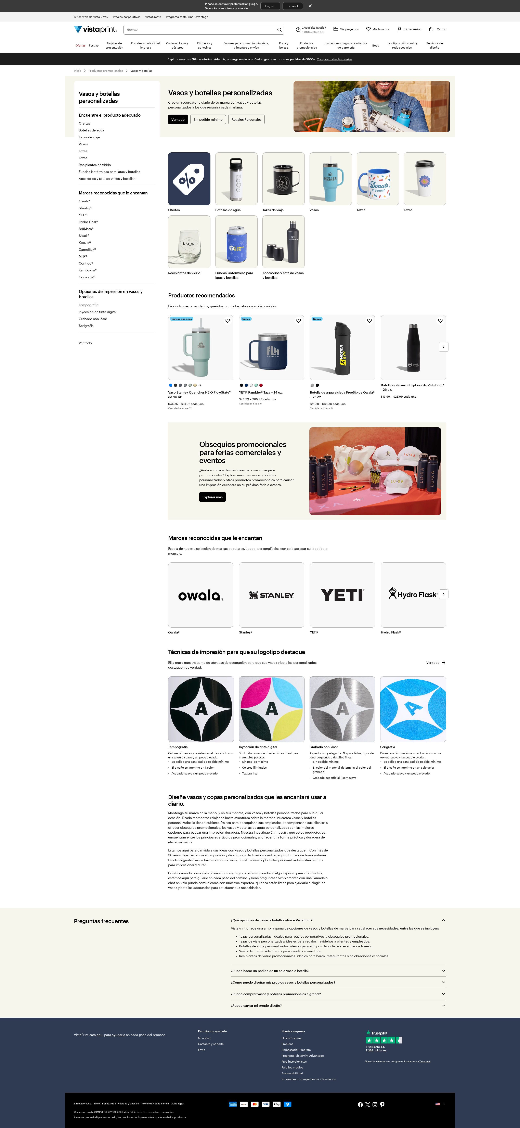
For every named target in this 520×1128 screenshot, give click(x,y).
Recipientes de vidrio (95, 165)
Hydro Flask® (88, 222)
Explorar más (213, 497)
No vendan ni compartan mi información (309, 1079)
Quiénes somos (292, 1038)
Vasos (83, 144)
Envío (201, 1049)
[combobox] (201, 29)
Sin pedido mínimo (208, 119)
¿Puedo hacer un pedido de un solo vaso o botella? (270, 971)
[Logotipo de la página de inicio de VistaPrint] (95, 29)
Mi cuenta (204, 1038)
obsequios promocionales (348, 936)
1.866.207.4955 (82, 1103)
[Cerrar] (310, 6)
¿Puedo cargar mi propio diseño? (256, 1005)
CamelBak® (87, 249)
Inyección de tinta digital (98, 312)
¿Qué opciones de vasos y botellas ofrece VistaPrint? (271, 920)
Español (292, 6)
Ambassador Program (296, 1049)
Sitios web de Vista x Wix (91, 16)
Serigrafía (86, 326)
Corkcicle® (87, 277)
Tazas (83, 151)
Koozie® (85, 242)
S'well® (84, 236)
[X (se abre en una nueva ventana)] (367, 1105)
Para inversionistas (294, 1061)
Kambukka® (87, 270)
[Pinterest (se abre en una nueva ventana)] (382, 1105)
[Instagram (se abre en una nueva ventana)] (375, 1105)
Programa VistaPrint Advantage (187, 16)
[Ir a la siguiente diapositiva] (443, 347)
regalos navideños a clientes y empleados (337, 941)
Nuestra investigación (258, 832)
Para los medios (292, 1067)
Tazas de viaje (89, 137)
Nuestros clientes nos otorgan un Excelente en (398, 1061)
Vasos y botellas (141, 70)
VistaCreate (153, 16)
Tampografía (88, 305)
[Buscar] (279, 30)
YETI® (83, 215)
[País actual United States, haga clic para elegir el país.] (441, 1104)
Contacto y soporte (211, 1044)
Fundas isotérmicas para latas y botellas (109, 172)
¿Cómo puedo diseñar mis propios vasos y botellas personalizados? (283, 982)
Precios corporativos (126, 16)
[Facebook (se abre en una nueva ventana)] (360, 1105)
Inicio (77, 70)
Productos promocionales (106, 70)
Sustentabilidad (292, 1073)
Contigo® (86, 263)
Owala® (84, 201)
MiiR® (83, 256)
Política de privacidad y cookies (120, 1103)
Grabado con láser (93, 319)
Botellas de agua (91, 130)
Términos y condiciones (155, 1103)
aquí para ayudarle (111, 1035)
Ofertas (84, 123)
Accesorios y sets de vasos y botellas (107, 178)
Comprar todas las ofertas (334, 59)
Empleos (287, 1044)
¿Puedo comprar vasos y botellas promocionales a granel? (276, 994)
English (270, 6)
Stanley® (85, 208)
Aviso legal (177, 1103)
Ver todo (85, 343)
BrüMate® (86, 229)
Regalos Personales (246, 119)
